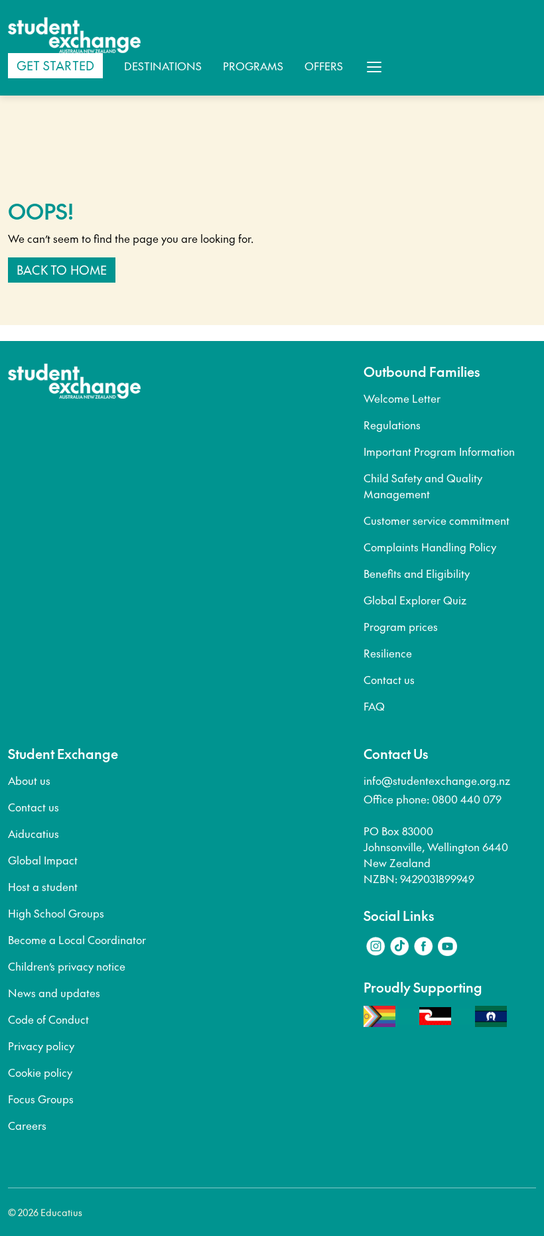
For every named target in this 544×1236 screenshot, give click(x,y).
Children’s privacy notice (66, 966)
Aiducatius (33, 833)
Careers (27, 1125)
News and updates (54, 992)
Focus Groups (41, 1098)
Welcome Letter (402, 398)
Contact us (389, 679)
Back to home (62, 269)
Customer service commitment (437, 520)
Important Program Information (439, 451)
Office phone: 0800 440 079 (433, 798)
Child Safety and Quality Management (423, 485)
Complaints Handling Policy (430, 546)
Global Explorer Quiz (415, 599)
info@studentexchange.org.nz (437, 780)
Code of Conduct (48, 1019)
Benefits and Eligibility (417, 573)
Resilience (388, 653)
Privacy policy (41, 1045)
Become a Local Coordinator (77, 939)
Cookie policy (40, 1072)
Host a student (43, 886)
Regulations (392, 424)
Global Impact (43, 860)
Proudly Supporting (423, 987)
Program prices (401, 626)
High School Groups (56, 913)
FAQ (374, 706)
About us (29, 780)
